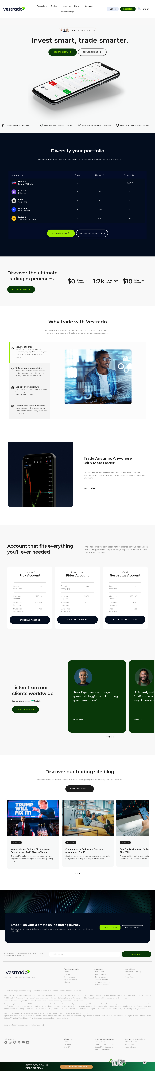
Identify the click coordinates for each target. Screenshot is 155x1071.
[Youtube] (23, 1042)
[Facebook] (6, 1042)
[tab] (29, 352)
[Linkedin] (27, 1042)
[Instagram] (10, 1042)
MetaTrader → (90, 488)
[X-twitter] (19, 1042)
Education (16, 842)
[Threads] (14, 1042)
